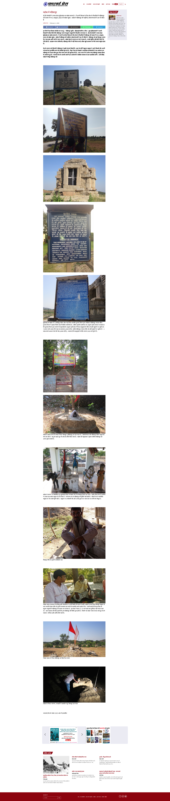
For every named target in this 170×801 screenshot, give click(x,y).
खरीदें (116, 4)
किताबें (113, 4)
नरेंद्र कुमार (45, 779)
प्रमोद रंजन (45, 23)
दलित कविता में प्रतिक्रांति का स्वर (79, 757)
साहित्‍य (103, 4)
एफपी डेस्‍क (101, 775)
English (121, 4)
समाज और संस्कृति (96, 4)
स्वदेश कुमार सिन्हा (75, 773)
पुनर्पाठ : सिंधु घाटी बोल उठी (105, 757)
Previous (43, 734)
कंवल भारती (74, 759)
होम (84, 4)
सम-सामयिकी (89, 4)
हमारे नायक (108, 4)
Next (83, 734)
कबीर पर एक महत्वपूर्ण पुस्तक (78, 771)
